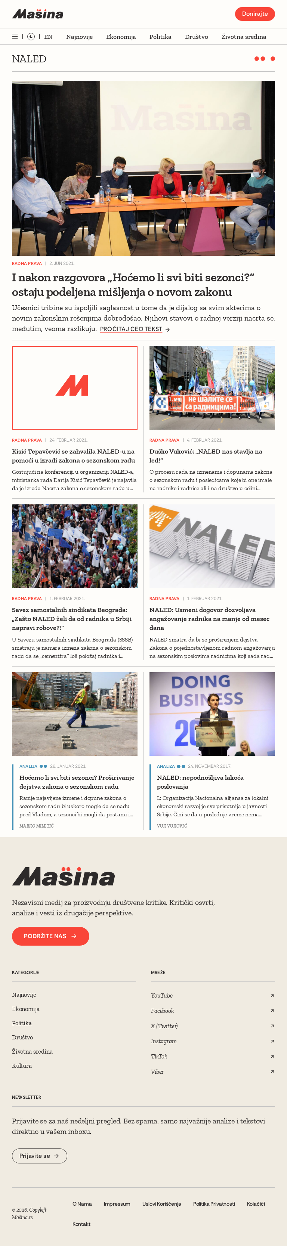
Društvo (196, 36)
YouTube (162, 995)
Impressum (117, 1203)
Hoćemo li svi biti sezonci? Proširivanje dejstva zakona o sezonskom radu (77, 782)
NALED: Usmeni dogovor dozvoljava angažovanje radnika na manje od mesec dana (209, 619)
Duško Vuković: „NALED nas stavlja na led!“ (205, 455)
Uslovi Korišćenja (161, 1203)
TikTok (159, 1056)
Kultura (22, 1065)
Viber (157, 1071)
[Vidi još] (15, 36)
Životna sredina (244, 36)
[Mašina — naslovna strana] (37, 14)
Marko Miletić (36, 826)
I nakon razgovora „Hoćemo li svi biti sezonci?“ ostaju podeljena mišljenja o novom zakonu (133, 284)
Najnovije (79, 36)
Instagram (164, 1041)
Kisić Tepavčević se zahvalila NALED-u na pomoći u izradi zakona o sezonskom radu (73, 455)
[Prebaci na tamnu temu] (31, 36)
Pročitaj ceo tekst (131, 329)
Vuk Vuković (172, 826)
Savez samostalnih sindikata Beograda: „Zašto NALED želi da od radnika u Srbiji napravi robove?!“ (72, 619)
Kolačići (256, 1203)
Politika (160, 36)
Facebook (162, 1010)
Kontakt (81, 1224)
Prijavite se (34, 1156)
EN (48, 36)
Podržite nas (45, 936)
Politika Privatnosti (214, 1203)
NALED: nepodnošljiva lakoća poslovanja (200, 782)
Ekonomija (121, 36)
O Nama (82, 1203)
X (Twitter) (164, 1026)
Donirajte (255, 14)
